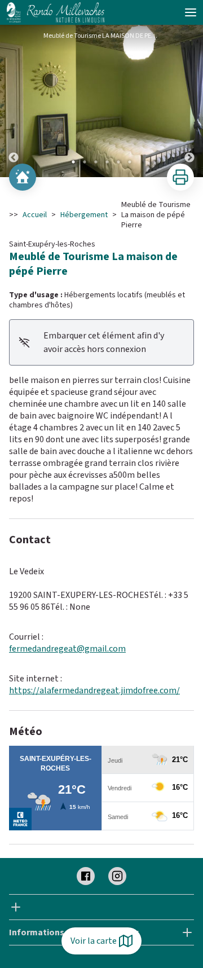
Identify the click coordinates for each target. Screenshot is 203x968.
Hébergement (84, 215)
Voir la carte (93, 941)
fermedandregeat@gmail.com (67, 649)
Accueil (35, 215)
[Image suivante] (189, 101)
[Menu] (190, 12)
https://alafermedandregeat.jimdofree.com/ (94, 690)
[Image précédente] (13, 101)
